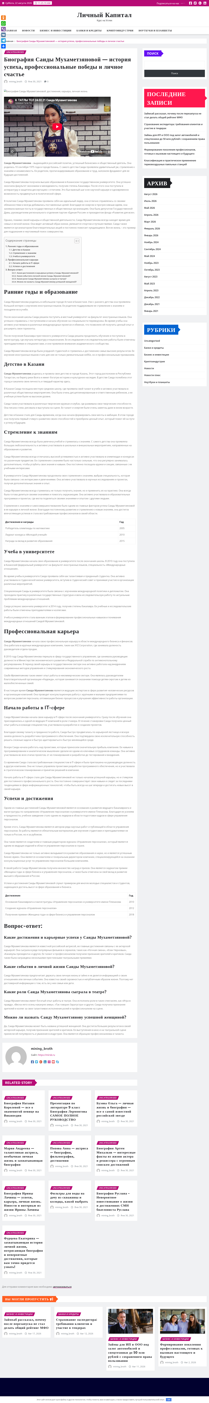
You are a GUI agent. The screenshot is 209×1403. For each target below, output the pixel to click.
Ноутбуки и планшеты (155, 30)
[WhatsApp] (3, 23)
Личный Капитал (104, 14)
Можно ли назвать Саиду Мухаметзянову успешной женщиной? (47, 281)
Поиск (153, 53)
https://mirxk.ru (46, 1054)
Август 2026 (150, 194)
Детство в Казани (21, 249)
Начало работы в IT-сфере (26, 263)
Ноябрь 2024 (151, 242)
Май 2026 (149, 207)
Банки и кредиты (89, 30)
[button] (75, 242)
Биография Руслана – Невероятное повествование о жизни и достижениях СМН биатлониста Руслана (115, 1201)
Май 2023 (149, 283)
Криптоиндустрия (120, 30)
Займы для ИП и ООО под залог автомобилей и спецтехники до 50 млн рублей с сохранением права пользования (174, 139)
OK (168, 1399)
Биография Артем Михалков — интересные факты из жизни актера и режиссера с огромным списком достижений (116, 1156)
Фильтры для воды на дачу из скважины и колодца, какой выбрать (69, 1197)
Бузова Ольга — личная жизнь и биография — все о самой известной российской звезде (115, 1109)
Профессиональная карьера (23, 259)
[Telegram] (3, 40)
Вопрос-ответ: (15, 269)
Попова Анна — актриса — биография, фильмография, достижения (69, 1154)
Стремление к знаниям (24, 253)
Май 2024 (149, 256)
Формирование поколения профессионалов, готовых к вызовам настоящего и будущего (181, 1350)
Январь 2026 (151, 235)
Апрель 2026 (151, 214)
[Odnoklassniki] (3, 18)
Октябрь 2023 (152, 269)
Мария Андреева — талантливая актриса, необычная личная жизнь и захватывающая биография (23, 1156)
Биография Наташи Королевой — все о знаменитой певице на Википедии (21, 1109)
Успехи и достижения (24, 266)
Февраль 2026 (152, 228)
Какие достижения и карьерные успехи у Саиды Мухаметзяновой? (48, 273)
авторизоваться (62, 1286)
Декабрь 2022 (152, 297)
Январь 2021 (151, 311)
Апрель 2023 (151, 290)
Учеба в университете (24, 256)
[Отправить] (3, 46)
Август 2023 (150, 276)
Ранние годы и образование (23, 246)
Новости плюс (152, 375)
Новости (28, 30)
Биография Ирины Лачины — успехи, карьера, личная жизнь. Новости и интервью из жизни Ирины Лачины (22, 1201)
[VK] (3, 35)
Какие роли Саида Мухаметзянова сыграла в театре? (41, 278)
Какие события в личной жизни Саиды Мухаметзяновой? (44, 276)
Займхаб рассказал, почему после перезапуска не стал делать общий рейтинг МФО (26, 1323)
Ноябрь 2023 (151, 262)
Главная (11, 30)
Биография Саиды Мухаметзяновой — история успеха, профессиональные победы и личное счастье (70, 41)
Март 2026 (150, 221)
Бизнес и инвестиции (55, 30)
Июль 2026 (150, 201)
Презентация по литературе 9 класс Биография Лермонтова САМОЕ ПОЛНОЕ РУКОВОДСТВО (68, 1111)
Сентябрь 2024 (152, 249)
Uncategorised (152, 340)
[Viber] (3, 29)
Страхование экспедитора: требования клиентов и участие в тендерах (76, 1323)
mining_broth (15, 81)
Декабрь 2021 (152, 304)
